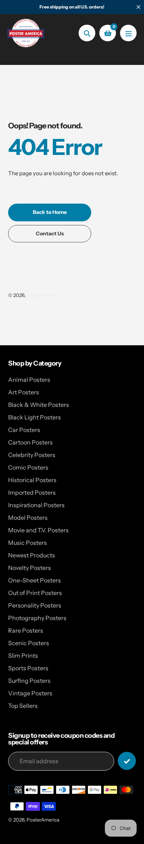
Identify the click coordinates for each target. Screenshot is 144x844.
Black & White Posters (38, 404)
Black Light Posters (34, 417)
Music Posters (27, 542)
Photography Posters (37, 618)
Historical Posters (32, 480)
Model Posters (28, 517)
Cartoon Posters (30, 442)
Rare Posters (25, 630)
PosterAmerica (43, 295)
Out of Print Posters (35, 592)
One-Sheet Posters (34, 580)
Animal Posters (29, 379)
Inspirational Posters (36, 505)
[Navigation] (128, 33)
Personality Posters (34, 605)
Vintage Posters (30, 693)
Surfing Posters (29, 680)
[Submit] (127, 761)
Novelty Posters (29, 567)
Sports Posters (28, 668)
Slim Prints (23, 655)
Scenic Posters (28, 643)
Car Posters (24, 429)
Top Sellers (23, 705)
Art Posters (23, 392)
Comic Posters (28, 467)
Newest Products (31, 555)
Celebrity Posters (31, 455)
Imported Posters (32, 492)
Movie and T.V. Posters (38, 530)
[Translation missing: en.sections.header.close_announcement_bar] (138, 7)
